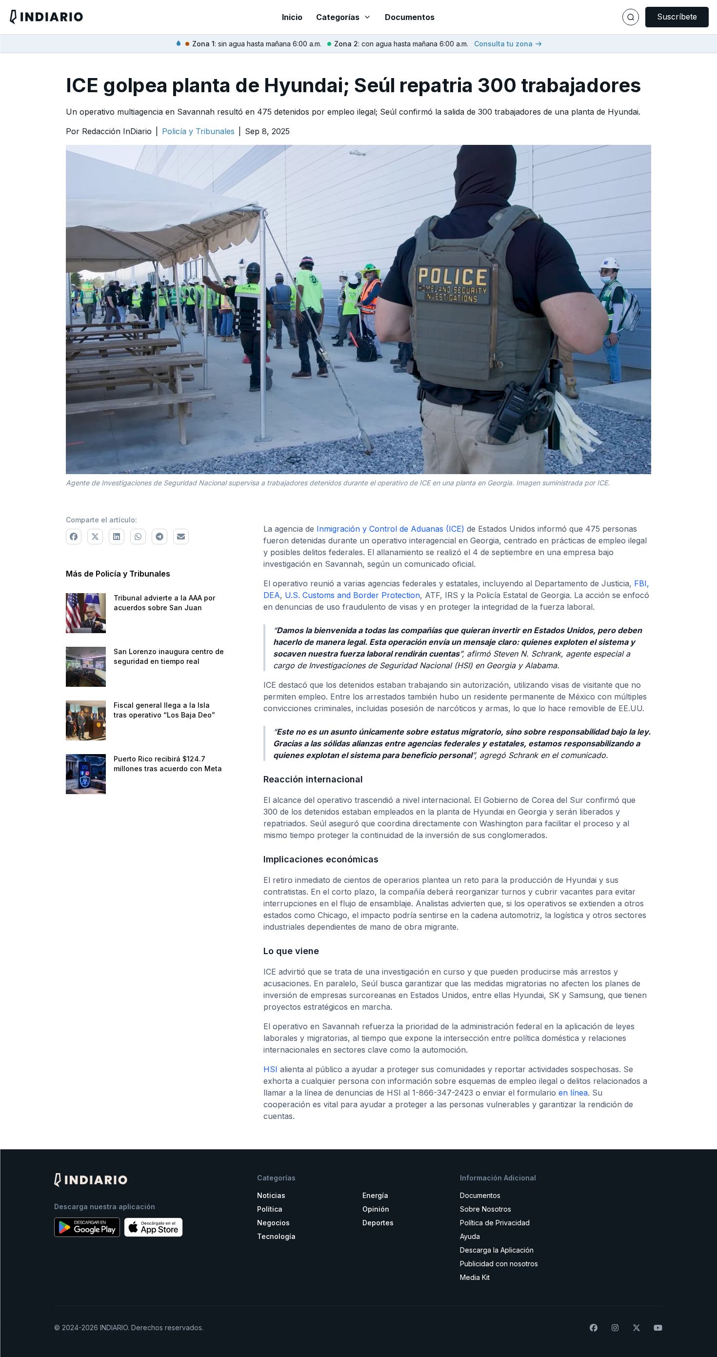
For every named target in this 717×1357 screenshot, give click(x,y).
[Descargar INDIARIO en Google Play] (87, 1227)
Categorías (337, 17)
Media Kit (475, 1277)
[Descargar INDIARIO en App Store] (153, 1227)
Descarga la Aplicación (497, 1250)
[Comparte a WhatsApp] (138, 536)
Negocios (273, 1222)
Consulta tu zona (503, 44)
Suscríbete (677, 16)
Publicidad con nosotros (499, 1263)
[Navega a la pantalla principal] (124, 17)
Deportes (378, 1222)
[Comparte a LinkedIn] (116, 536)
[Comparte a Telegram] (159, 536)
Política (269, 1209)
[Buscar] (630, 17)
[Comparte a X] (95, 536)
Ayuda (470, 1236)
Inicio (292, 17)
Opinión (375, 1209)
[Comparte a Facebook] (73, 536)
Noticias (271, 1195)
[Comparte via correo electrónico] (181, 536)
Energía (375, 1195)
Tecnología (276, 1236)
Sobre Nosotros (485, 1209)
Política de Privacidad (495, 1222)
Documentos (410, 17)
